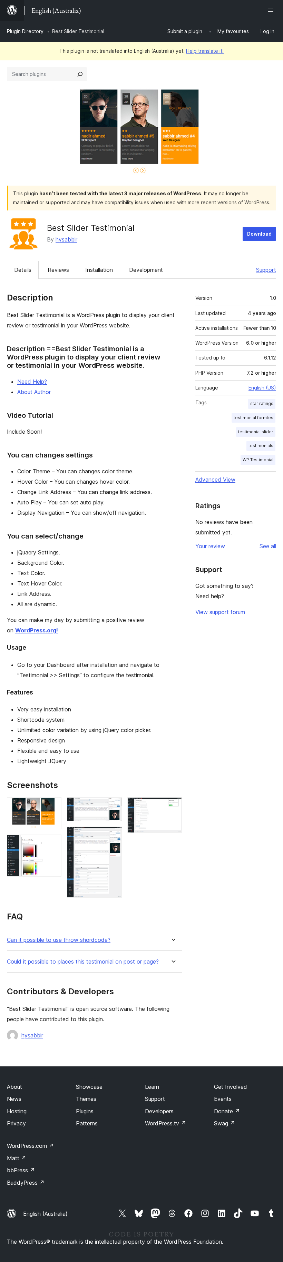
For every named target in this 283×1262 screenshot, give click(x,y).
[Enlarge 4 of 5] (112, 835)
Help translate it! (205, 51)
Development (146, 269)
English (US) (262, 388)
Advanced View (215, 479)
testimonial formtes (253, 417)
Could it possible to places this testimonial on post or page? (83, 961)
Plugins (85, 1111)
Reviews (58, 269)
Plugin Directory (25, 31)
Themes (86, 1098)
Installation (99, 269)
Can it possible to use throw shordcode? (58, 940)
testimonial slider (255, 431)
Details (22, 269)
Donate (227, 1111)
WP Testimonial (258, 459)
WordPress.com (30, 1145)
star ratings (261, 403)
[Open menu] (272, 10)
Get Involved (230, 1086)
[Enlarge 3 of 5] (112, 806)
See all (268, 546)
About (14, 1086)
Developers (159, 1111)
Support (266, 269)
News (14, 1098)
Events (223, 1098)
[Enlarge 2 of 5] (52, 843)
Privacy (16, 1123)
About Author (34, 391)
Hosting (17, 1111)
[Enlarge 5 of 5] (172, 806)
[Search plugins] (80, 74)
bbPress (21, 1170)
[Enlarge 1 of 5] (52, 806)
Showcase (89, 1086)
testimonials (260, 445)
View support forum (220, 612)
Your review (210, 546)
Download (259, 234)
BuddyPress (26, 1182)
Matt (16, 1158)
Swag (224, 1123)
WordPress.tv (165, 1123)
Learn (152, 1086)
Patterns (87, 1123)
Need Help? (32, 381)
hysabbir (66, 239)
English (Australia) (45, 1213)
